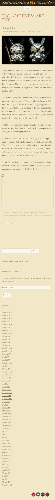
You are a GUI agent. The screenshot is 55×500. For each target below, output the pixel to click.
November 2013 (7, 419)
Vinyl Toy (37, 215)
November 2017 (7, 351)
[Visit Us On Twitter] (38, 496)
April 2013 (5, 440)
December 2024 (7, 312)
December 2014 (7, 393)
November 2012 (7, 452)
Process (20, 212)
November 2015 (7, 375)
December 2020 (7, 327)
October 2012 (6, 455)
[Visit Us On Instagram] (33, 496)
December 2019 (7, 333)
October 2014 (6, 396)
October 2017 (6, 354)
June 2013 (5, 434)
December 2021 (7, 324)
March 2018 (6, 342)
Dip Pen (14, 215)
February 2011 (6, 482)
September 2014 (7, 399)
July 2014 (5, 405)
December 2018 (7, 339)
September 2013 (7, 425)
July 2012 (5, 464)
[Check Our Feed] (47, 496)
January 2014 (6, 413)
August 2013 (6, 428)
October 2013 (6, 422)
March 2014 (6, 407)
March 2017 (6, 360)
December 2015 (7, 372)
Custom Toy (44, 212)
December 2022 (7, 318)
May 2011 (5, 479)
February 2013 (6, 446)
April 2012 (5, 467)
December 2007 (7, 485)
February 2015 (6, 390)
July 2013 (5, 431)
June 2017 (5, 357)
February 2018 (6, 345)
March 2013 (6, 443)
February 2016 (6, 369)
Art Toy (37, 212)
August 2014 (6, 402)
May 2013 (5, 437)
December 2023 (7, 315)
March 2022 (6, 321)
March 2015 (6, 387)
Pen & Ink (30, 215)
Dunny (20, 215)
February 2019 (6, 336)
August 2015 (6, 381)
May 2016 (5, 366)
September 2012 (7, 458)
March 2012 (6, 470)
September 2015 (7, 378)
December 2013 (7, 416)
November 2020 (7, 330)
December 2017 (7, 348)
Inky (24, 215)
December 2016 (7, 363)
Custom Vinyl (6, 215)
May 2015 (5, 384)
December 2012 (7, 449)
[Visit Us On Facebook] (42, 496)
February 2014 (6, 410)
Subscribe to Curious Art (11, 271)
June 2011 (5, 476)
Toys (25, 212)
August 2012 (6, 461)
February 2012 (6, 473)
